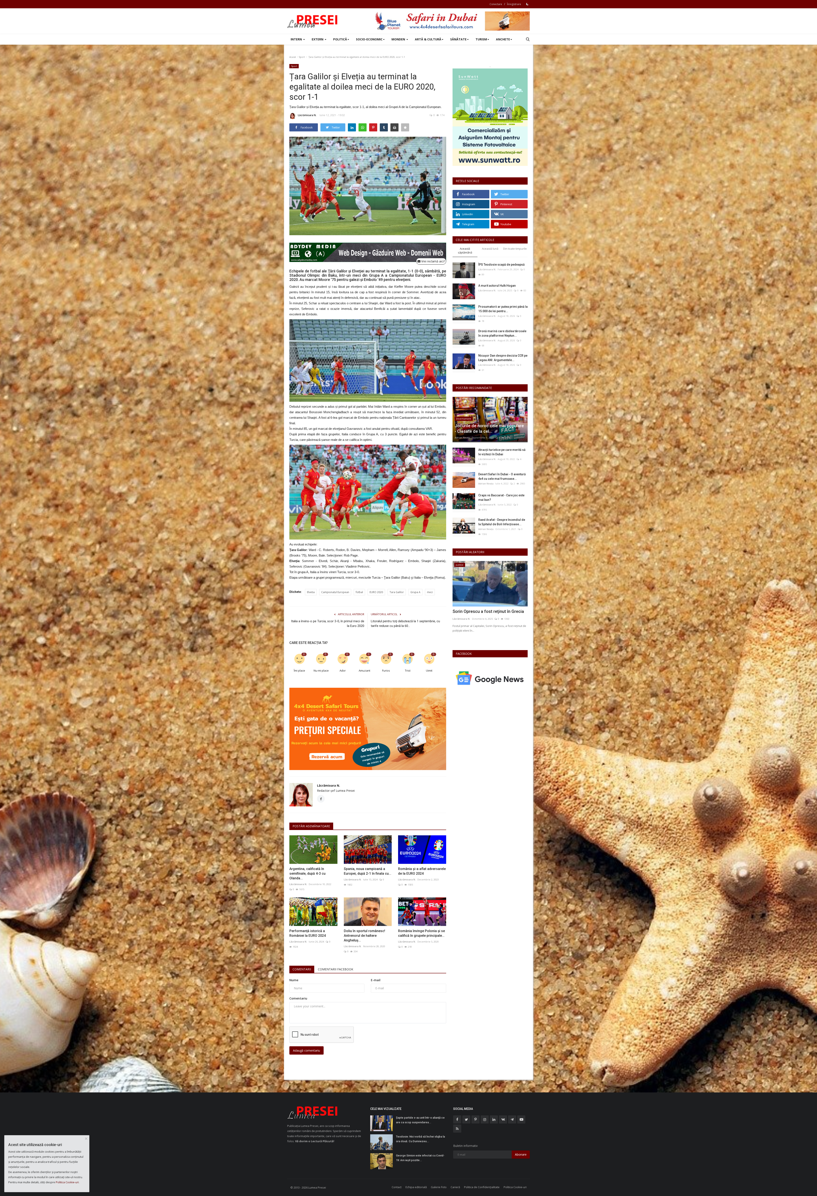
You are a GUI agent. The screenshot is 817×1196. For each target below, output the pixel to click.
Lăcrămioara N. (307, 115)
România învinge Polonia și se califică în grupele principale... (421, 933)
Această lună (490, 249)
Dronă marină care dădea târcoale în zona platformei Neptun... (502, 333)
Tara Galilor (397, 592)
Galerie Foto (439, 1187)
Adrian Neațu (462, 437)
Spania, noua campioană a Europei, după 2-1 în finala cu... (367, 871)
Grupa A (415, 592)
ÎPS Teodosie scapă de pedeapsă (501, 264)
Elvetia (311, 592)
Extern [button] (318, 39)
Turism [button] (481, 39)
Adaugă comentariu (306, 1050)
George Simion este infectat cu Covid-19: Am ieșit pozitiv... (420, 1158)
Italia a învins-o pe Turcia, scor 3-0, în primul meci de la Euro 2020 (327, 623)
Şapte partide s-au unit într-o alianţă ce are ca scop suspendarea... (420, 1120)
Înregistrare (514, 4)
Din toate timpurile (515, 249)
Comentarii (302, 969)
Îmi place (299, 670)
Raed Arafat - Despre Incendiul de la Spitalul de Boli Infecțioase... (501, 522)
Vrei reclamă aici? (432, 261)
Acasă (292, 56)
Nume (293, 980)
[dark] (527, 4)
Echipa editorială (416, 1187)
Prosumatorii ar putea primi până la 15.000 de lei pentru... (503, 309)
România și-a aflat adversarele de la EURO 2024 (422, 871)
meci (430, 592)
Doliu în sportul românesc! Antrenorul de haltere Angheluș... (364, 935)
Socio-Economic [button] (369, 39)
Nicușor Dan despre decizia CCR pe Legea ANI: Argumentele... (502, 358)
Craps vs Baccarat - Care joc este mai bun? (501, 497)
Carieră (455, 1187)
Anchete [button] (503, 39)
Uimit (429, 670)
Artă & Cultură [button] (428, 39)
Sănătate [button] (458, 39)
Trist (407, 670)
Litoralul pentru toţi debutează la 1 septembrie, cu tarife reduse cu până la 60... (405, 623)
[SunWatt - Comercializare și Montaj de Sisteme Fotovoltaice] (490, 117)
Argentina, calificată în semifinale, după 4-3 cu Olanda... (307, 873)
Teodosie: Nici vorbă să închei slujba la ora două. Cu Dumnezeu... (420, 1139)
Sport (302, 56)
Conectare (496, 4)
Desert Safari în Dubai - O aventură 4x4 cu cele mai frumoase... (502, 476)
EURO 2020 (376, 592)
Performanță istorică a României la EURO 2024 (307, 933)
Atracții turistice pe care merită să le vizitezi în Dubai (502, 452)
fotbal (359, 592)
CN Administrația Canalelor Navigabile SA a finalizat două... (489, 614)
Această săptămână (465, 251)
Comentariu (298, 998)
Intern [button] (297, 39)
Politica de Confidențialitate (482, 1187)
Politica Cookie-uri (515, 1187)
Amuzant (364, 670)
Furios (386, 670)
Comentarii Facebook (335, 969)
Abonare (521, 1154)
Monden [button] (398, 39)
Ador (343, 670)
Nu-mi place (321, 670)
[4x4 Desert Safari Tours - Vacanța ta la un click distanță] (452, 21)
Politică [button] (340, 39)
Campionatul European (335, 592)
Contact (396, 1187)
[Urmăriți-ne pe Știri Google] (490, 678)
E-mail (375, 980)
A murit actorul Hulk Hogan (497, 285)
